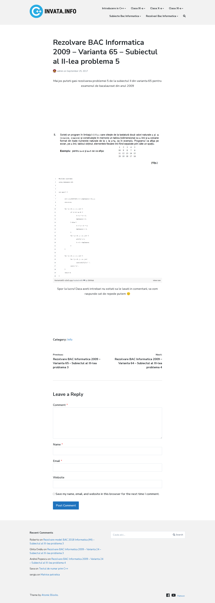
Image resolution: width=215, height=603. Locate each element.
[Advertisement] (107, 112)
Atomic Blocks (50, 595)
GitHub (91, 280)
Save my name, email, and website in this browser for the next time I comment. (107, 494)
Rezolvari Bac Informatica (161, 16)
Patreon (181, 596)
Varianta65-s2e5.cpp (63, 280)
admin (60, 71)
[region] (107, 227)
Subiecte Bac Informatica (124, 16)
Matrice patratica (50, 574)
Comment (60, 405)
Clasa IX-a (137, 8)
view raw (157, 280)
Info (69, 340)
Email (57, 461)
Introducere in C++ (113, 8)
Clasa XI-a (175, 8)
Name (58, 444)
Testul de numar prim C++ (53, 568)
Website (58, 477)
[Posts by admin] (55, 71)
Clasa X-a (156, 8)
